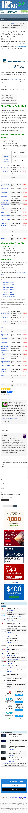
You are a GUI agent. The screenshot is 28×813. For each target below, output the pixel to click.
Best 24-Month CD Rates (8, 289)
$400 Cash (9, 642)
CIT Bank (3, 208)
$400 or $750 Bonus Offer (12, 659)
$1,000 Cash (10, 682)
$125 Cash (9, 671)
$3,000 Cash (10, 620)
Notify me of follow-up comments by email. (10, 494)
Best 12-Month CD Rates (8, 286)
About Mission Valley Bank (7, 97)
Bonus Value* (6, 763)
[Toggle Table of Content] (14, 95)
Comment (3, 466)
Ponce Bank (4, 192)
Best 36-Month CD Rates (8, 291)
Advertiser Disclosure (21, 46)
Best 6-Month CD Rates (8, 282)
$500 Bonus (9, 636)
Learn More (11, 738)
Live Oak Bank (4, 171)
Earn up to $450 (10, 624)
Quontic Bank (4, 223)
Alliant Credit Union (5, 167)
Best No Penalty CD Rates (9, 296)
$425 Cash (9, 667)
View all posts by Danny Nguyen (9, 418)
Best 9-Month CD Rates (8, 284)
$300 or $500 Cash (11, 663)
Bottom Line (4, 102)
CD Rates (19, 272)
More (14, 391)
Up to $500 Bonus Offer (12, 651)
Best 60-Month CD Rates (8, 294)
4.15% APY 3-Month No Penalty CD (11, 81)
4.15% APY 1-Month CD (14, 79)
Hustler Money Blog (14, 4)
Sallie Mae (3, 234)
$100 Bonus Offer (11, 655)
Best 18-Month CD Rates (8, 287)
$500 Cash (9, 632)
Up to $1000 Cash (11, 647)
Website (2, 488)
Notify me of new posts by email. (8, 497)
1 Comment (25, 53)
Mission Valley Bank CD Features (9, 100)
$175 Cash (9, 676)
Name (2, 479)
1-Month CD (6, 156)
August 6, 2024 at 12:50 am (7, 436)
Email (2, 483)
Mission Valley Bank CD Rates (8, 98)
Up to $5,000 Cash (11, 610)
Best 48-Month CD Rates (8, 292)
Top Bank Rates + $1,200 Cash (14, 616)
